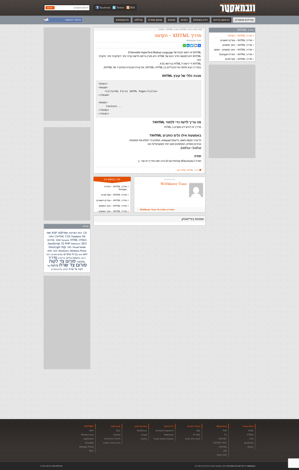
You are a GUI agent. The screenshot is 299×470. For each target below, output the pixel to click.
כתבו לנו (198, 466)
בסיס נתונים (57, 254)
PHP (67, 243)
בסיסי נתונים (193, 426)
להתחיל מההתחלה (112, 439)
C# (85, 232)
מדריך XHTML (245, 30)
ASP (54, 232)
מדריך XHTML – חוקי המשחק (237, 45)
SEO (84, 243)
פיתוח (54, 265)
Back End (222, 426)
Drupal (144, 435)
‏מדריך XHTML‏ (186, 29)
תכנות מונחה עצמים (111, 443)
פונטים (171, 20)
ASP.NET (222, 439)
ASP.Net (63, 232)
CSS (67, 236)
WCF (91, 451)
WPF (85, 254)
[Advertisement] (232, 111)
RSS (132, 7)
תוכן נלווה (115, 426)
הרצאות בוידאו (221, 20)
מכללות (138, 20)
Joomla (143, 439)
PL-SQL (196, 435)
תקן (178, 170)
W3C (49, 251)
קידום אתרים (56, 269)
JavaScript (53, 243)
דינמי (48, 254)
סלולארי (80, 261)
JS (62, 243)
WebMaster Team (193, 40)
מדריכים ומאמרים (244, 20)
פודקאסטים (122, 20)
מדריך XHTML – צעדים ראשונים (236, 40)
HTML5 (83, 240)
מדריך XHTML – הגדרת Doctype (235, 54)
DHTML (51, 240)
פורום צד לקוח (62, 261)
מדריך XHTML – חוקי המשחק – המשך (233, 49)
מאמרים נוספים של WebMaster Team (157, 209)
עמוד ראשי (198, 29)
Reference (75, 244)
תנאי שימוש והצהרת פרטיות (214, 466)
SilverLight (54, 247)
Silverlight (89, 443)
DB (83, 236)
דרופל (83, 258)
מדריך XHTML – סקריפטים (238, 59)
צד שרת (73, 269)
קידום (65, 269)
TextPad (196, 147)
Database (76, 236)
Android (117, 435)
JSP (225, 451)
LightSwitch (88, 439)
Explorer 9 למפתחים (164, 430)
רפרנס (184, 20)
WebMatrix (63, 251)
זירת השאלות (200, 20)
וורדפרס (61, 258)
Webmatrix (169, 435)
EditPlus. (185, 147)
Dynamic (65, 240)
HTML (183, 170)
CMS (51, 236)
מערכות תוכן (141, 426)
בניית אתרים (71, 254)
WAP (55, 251)
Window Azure (87, 435)
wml (80, 254)
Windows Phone (78, 250)
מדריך (52, 258)
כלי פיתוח (168, 426)
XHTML (190, 170)
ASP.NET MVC (75, 233)
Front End (248, 426)
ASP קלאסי (222, 455)
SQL (63, 247)
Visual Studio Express (164, 439)
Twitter (120, 7)
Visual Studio (79, 247)
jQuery (251, 447)
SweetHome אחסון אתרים (51, 466)
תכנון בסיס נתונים (192, 439)
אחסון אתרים (155, 20)
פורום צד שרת (73, 264)
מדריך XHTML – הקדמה (240, 35)
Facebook (105, 7)
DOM (58, 240)
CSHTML (59, 236)
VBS (69, 247)
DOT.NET (89, 426)
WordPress (142, 430)
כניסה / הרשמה (73, 19)
